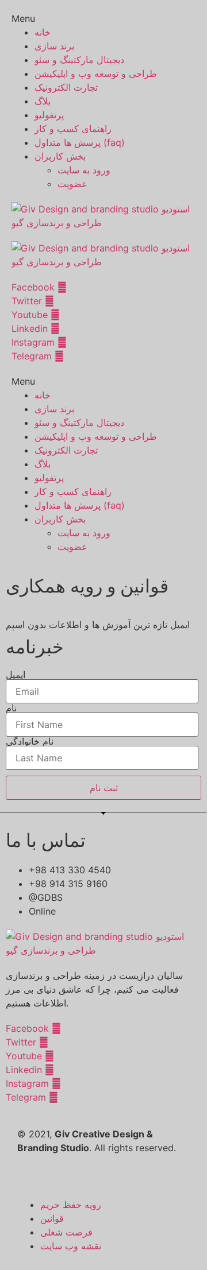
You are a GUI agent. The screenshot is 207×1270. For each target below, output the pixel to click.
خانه (42, 32)
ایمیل (15, 674)
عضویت (72, 183)
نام (11, 708)
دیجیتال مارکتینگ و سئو (79, 59)
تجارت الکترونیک (66, 87)
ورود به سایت (83, 170)
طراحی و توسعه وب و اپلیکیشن (95, 73)
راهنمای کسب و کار (73, 128)
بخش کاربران (60, 156)
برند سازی (54, 46)
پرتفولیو (49, 115)
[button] (103, 18)
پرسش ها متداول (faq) (79, 142)
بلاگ (42, 101)
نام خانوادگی (29, 741)
